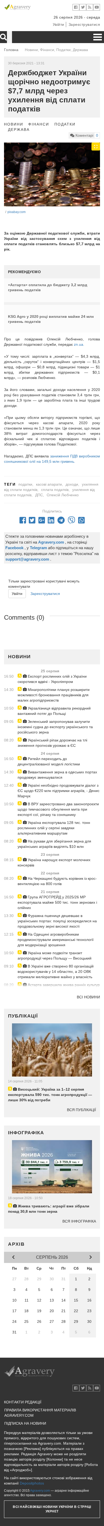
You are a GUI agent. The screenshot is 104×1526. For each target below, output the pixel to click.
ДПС (39, 495)
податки (25, 484)
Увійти (58, 24)
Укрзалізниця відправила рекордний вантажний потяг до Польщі (54, 711)
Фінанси (38, 124)
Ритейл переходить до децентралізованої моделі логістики (49, 761)
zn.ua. (79, 344)
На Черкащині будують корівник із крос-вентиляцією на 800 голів (57, 881)
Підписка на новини (25, 1423)
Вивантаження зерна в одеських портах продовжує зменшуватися (57, 774)
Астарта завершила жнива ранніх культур (63, 985)
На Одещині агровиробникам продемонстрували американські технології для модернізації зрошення (56, 939)
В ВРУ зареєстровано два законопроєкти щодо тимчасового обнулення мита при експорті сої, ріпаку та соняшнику (58, 809)
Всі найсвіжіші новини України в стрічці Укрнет (52, 1509)
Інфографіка (26, 1132)
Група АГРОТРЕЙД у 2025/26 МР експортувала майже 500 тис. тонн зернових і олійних (57, 902)
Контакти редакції (22, 1402)
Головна (11, 50)
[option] (52, 174)
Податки (64, 124)
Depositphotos (32, 1483)
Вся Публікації (81, 1110)
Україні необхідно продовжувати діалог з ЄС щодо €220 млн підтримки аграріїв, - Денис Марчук (58, 790)
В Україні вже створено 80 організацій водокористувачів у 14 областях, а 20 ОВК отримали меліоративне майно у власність (56, 971)
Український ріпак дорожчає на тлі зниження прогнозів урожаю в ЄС (52, 743)
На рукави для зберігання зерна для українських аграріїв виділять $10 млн (54, 844)
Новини (13, 124)
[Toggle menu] (97, 37)
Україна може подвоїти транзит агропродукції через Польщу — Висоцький (54, 955)
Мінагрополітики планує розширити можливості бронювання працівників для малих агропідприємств (54, 694)
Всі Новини (88, 997)
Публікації (23, 1016)
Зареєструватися (84, 24)
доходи (72, 484)
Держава (19, 129)
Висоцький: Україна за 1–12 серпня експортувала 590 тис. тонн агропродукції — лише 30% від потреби (50, 1094)
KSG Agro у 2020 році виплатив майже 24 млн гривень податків (51, 319)
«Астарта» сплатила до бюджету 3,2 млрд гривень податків (47, 287)
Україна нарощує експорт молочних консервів (54, 862)
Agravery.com (40, 1490)
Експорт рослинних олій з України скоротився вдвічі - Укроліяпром (52, 679)
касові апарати (49, 484)
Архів (16, 1244)
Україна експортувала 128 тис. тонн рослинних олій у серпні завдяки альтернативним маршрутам (54, 827)
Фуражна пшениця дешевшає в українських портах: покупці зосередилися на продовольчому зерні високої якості (57, 921)
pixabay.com (16, 212)
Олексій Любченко (63, 495)
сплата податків (55, 489)
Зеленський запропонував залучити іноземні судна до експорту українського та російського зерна (55, 726)
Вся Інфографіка (79, 1221)
